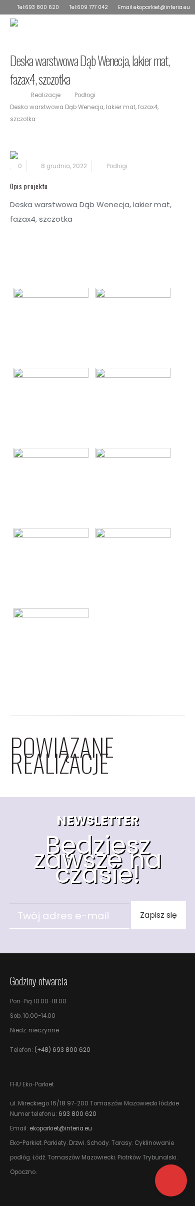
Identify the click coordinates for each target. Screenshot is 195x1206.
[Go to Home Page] (13, 95)
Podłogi (117, 166)
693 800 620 (42, 7)
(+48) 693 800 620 (61, 1050)
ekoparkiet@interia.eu (162, 7)
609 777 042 (92, 7)
